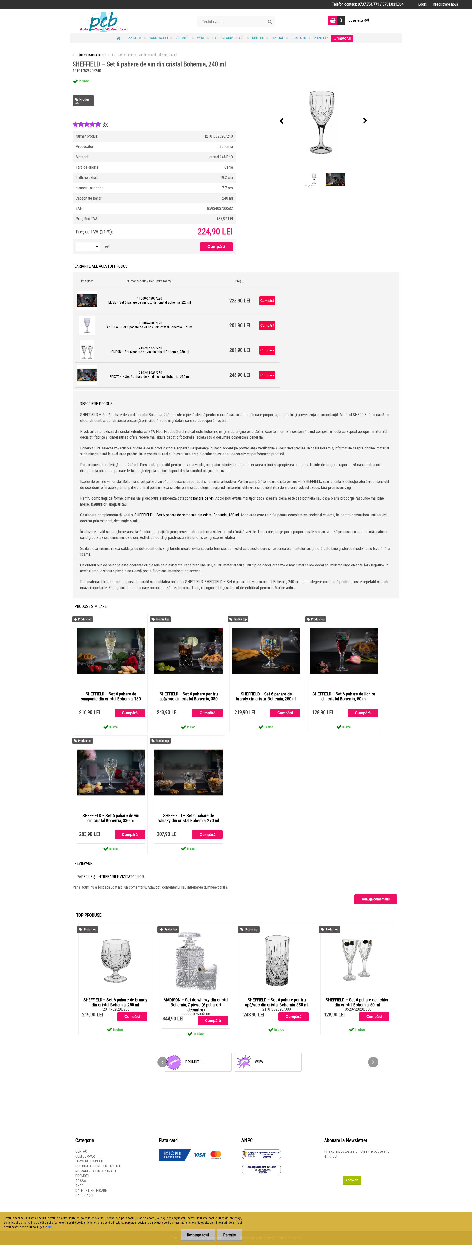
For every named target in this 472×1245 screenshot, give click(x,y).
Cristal (278, 38)
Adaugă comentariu (376, 899)
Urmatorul (342, 38)
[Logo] (104, 21)
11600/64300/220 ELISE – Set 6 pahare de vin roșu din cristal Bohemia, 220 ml (149, 300)
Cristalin (299, 38)
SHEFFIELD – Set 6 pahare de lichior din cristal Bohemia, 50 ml (343, 696)
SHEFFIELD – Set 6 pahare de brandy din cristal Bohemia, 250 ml (266, 696)
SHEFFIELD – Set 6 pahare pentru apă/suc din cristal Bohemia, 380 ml (189, 699)
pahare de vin (203, 498)
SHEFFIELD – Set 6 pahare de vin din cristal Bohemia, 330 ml (110, 818)
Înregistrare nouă (445, 4)
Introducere (80, 55)
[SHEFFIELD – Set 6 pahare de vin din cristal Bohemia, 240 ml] (323, 121)
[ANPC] (261, 1151)
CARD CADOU (158, 38)
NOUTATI (258, 38)
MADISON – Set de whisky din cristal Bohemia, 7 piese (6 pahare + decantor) (196, 1005)
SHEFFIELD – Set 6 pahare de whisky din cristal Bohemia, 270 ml (188, 818)
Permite (229, 1235)
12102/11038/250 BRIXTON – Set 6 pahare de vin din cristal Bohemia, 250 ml (150, 375)
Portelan (321, 38)
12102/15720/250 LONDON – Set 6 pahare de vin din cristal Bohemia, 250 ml (149, 350)
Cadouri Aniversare (228, 38)
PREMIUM (134, 38)
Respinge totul (198, 1235)
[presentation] (282, 121)
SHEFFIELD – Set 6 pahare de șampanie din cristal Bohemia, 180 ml (186, 515)
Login (422, 4)
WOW (201, 38)
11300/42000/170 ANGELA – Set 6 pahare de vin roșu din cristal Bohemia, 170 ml (149, 325)
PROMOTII (182, 38)
